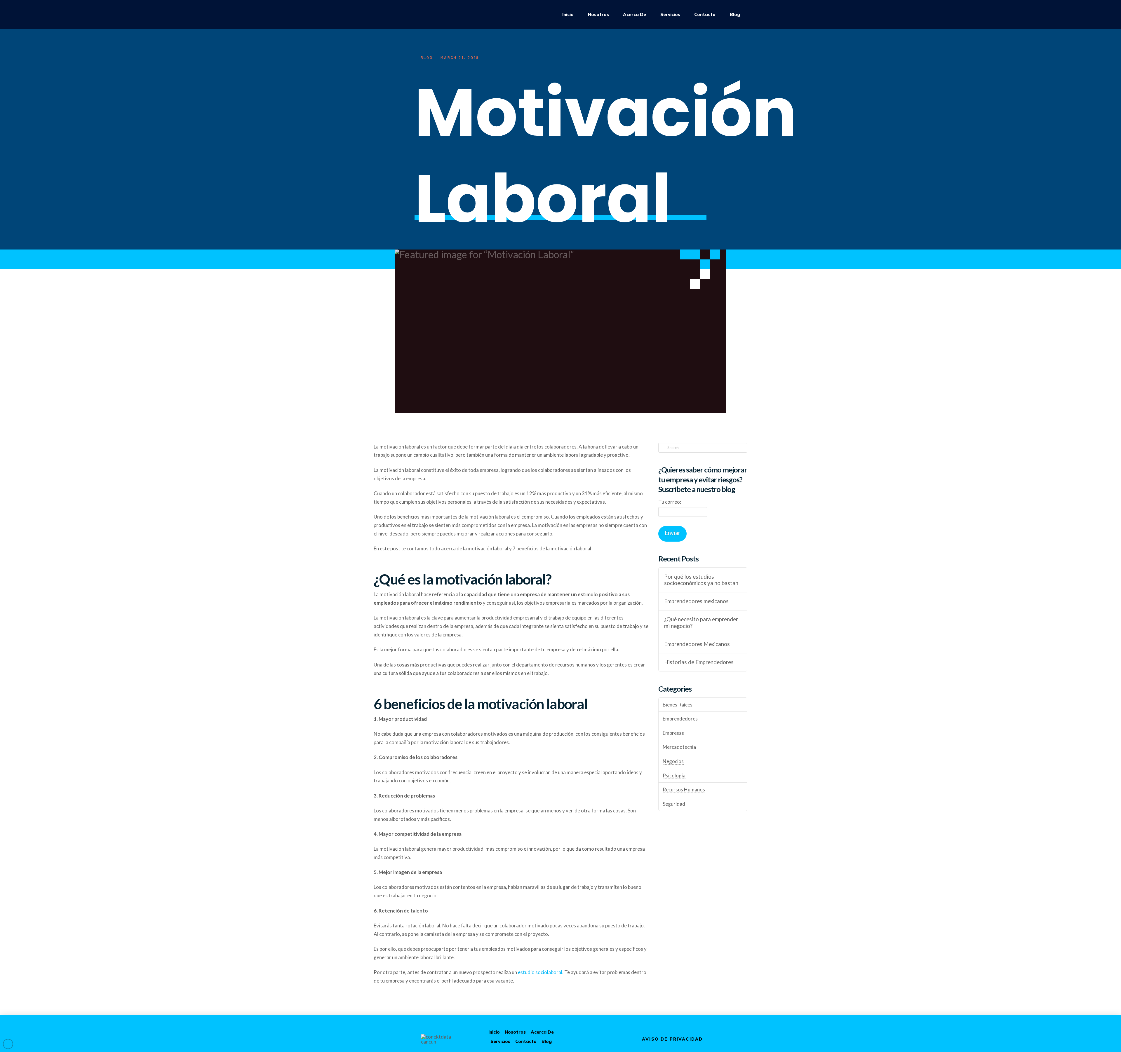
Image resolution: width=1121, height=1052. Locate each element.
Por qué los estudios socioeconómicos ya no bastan (701, 580)
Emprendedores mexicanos (696, 601)
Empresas (673, 733)
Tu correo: (669, 502)
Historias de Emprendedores (699, 662)
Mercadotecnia (679, 747)
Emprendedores (680, 719)
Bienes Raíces (677, 705)
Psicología (674, 775)
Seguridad (674, 804)
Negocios (673, 761)
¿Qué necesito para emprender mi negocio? (701, 622)
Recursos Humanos (684, 789)
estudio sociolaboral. (540, 972)
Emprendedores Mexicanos (697, 644)
